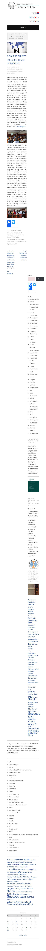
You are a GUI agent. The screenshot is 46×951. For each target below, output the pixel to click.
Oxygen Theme (17, 944)
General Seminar (14, 797)
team (31, 716)
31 (26, 930)
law (35, 694)
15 (17, 924)
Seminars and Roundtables (17, 842)
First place (31, 653)
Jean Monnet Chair (14, 810)
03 (11, 36)
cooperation (13, 230)
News (8, 73)
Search (30, 275)
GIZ (36, 662)
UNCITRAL (32, 719)
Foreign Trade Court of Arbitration (33, 657)
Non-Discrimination (19, 239)
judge (29, 689)
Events (32, 336)
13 (8, 924)
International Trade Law (33, 684)
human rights (33, 669)
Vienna (31, 721)
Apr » (25, 935)
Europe (30, 646)
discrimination (34, 641)
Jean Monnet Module (15, 813)
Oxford (35, 697)
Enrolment (33, 331)
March (25, 34)
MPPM (32, 398)
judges (31, 691)
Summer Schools (14, 848)
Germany (31, 662)
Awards (32, 302)
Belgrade (31, 609)
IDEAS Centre (15, 237)
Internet (30, 687)
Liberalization (10, 239)
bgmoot (9, 67)
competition (33, 634)
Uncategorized (34, 433)
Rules (8, 241)
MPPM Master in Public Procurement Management (23, 834)
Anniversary (32, 600)
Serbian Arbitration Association (33, 703)
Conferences (33, 320)
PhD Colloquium (13, 840)
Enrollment (33, 328)
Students (13, 73)
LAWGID (32, 382)
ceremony (31, 627)
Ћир (33, 17)
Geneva (9, 237)
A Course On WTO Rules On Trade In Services (16, 60)
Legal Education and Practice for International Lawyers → (23, 255)
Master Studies (34, 387)
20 (8, 927)
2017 (20, 34)
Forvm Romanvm (14, 794)
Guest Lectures (18, 71)
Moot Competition (14, 829)
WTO (15, 244)
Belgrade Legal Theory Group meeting (34, 307)
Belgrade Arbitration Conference (31, 613)
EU (29, 644)
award (31, 604)
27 (8, 930)
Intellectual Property (31, 672)
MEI (31, 390)
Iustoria (32, 366)
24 (26, 927)
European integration (30, 650)
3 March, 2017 (16, 67)
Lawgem (32, 379)
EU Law (34, 644)
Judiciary (30, 694)
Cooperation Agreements (16, 780)
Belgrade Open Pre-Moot (32, 620)
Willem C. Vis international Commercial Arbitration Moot (33, 729)
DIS (29, 641)
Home (15, 34)
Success (34, 713)
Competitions (34, 318)
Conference (31, 637)
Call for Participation (14, 772)
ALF (31, 296)
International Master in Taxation (33, 360)
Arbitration (32, 602)
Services (13, 241)
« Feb (21, 935)
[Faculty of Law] (23, 5)
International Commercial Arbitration (32, 678)
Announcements (34, 299)
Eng (38, 17)
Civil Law (30, 629)
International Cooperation (16, 802)
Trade (17, 241)
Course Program (20, 126)
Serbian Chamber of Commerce (32, 708)
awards (30, 607)
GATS (15, 233)
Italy (34, 687)
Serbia (32, 699)
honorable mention (31, 665)
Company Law (32, 632)
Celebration (31, 625)
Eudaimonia (33, 334)
